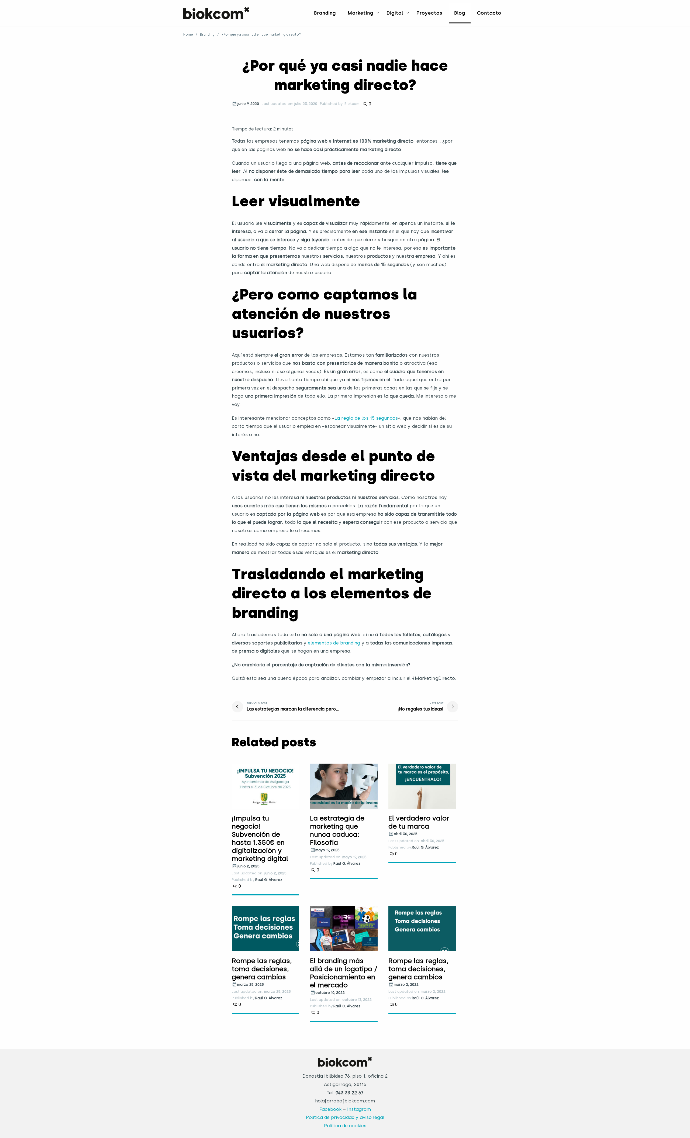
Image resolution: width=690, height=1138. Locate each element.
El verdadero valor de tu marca (418, 822)
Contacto (489, 13)
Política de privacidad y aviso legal (345, 1117)
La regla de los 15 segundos (366, 418)
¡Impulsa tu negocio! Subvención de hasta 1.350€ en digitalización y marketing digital (260, 838)
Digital (395, 13)
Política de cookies (345, 1125)
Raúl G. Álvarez (268, 880)
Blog (459, 13)
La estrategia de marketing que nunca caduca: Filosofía (337, 830)
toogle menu (378, 12)
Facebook (330, 1109)
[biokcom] (216, 13)
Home (188, 34)
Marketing (360, 13)
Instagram (359, 1109)
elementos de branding (334, 643)
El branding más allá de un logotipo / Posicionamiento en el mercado (343, 973)
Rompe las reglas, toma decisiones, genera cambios (262, 969)
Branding (325, 13)
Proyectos (429, 13)
